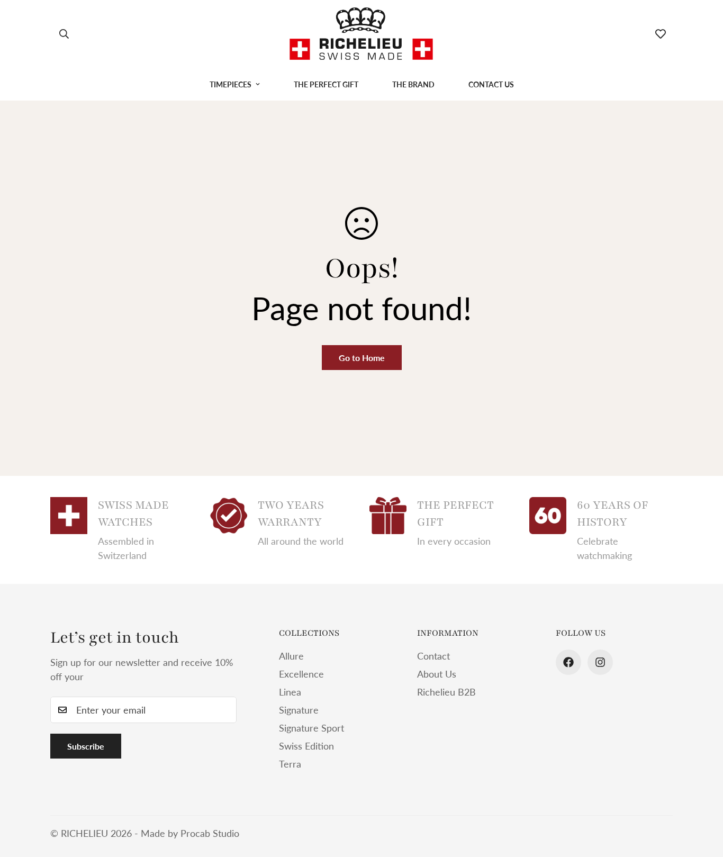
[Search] (64, 34)
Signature (299, 710)
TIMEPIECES (230, 84)
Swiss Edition (306, 746)
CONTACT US (491, 84)
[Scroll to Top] (702, 799)
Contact (433, 656)
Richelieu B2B (446, 692)
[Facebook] (568, 662)
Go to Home (362, 358)
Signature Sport (311, 728)
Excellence (301, 674)
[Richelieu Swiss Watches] (361, 34)
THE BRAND (413, 84)
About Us (436, 674)
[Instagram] (600, 662)
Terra (290, 764)
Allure (291, 656)
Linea (290, 692)
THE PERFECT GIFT (326, 84)
